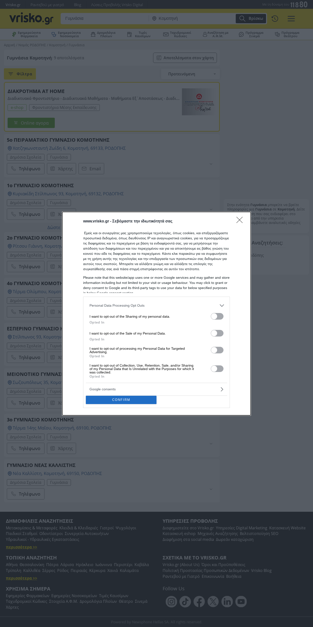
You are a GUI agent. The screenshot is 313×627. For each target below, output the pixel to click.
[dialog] (156, 313)
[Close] (241, 221)
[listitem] (156, 305)
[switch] (217, 316)
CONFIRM (121, 400)
